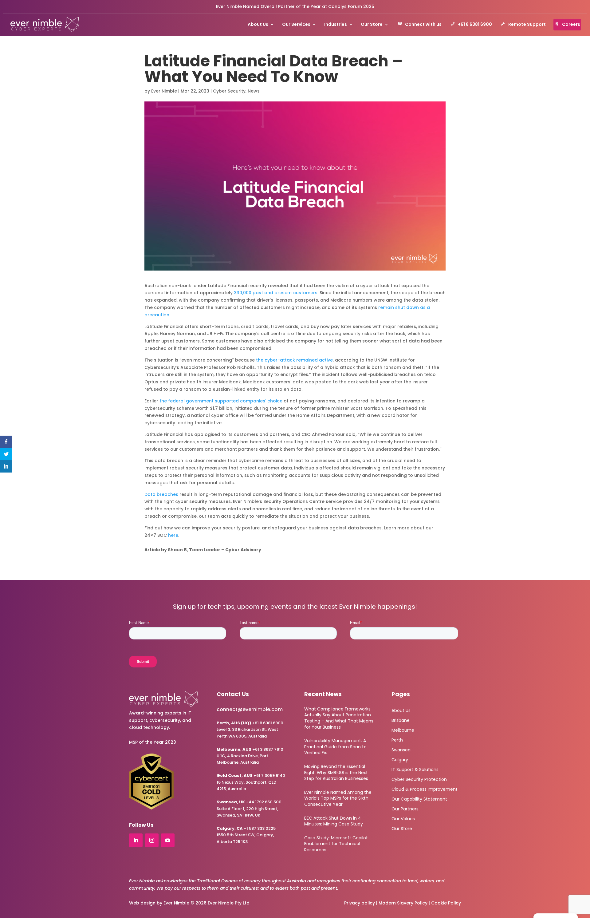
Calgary (399, 759)
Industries (335, 24)
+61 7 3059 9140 (269, 775)
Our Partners (405, 808)
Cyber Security (229, 91)
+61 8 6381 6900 (475, 24)
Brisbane (400, 719)
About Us (258, 24)
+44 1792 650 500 (249, 802)
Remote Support (527, 24)
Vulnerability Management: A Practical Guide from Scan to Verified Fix (335, 747)
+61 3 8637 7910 (267, 749)
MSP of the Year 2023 (152, 742)
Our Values (403, 818)
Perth (397, 739)
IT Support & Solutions (415, 769)
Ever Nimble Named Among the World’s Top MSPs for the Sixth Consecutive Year (338, 798)
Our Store (372, 24)
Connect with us (423, 24)
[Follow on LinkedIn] (136, 840)
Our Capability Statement (419, 798)
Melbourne (402, 729)
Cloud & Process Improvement (424, 788)
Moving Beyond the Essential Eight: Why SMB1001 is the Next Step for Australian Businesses (336, 772)
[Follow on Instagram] (152, 840)
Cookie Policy (446, 903)
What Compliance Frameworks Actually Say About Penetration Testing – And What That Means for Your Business (338, 718)
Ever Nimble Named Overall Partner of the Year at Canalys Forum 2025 (295, 6)
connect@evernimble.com (250, 709)
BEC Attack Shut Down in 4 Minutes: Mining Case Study (333, 821)
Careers (571, 24)
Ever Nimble (164, 91)
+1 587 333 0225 (246, 828)
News (254, 91)
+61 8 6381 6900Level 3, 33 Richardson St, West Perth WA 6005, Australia (250, 729)
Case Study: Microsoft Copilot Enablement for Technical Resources (336, 844)
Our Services (296, 24)
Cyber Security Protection (419, 778)
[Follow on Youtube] (168, 840)
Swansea (401, 749)
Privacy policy (359, 903)
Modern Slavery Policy (403, 903)
